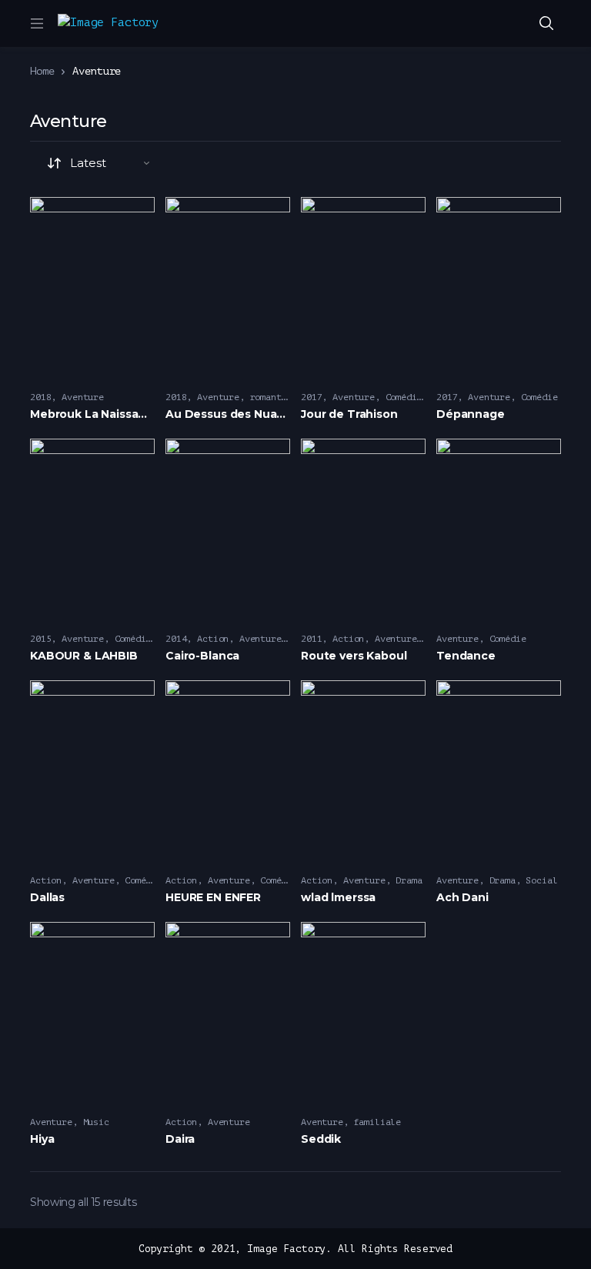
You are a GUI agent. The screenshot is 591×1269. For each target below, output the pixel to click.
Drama (409, 880)
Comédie (404, 397)
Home (42, 71)
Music (96, 1122)
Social (541, 880)
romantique (276, 397)
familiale (378, 1122)
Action (213, 638)
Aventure (83, 397)
